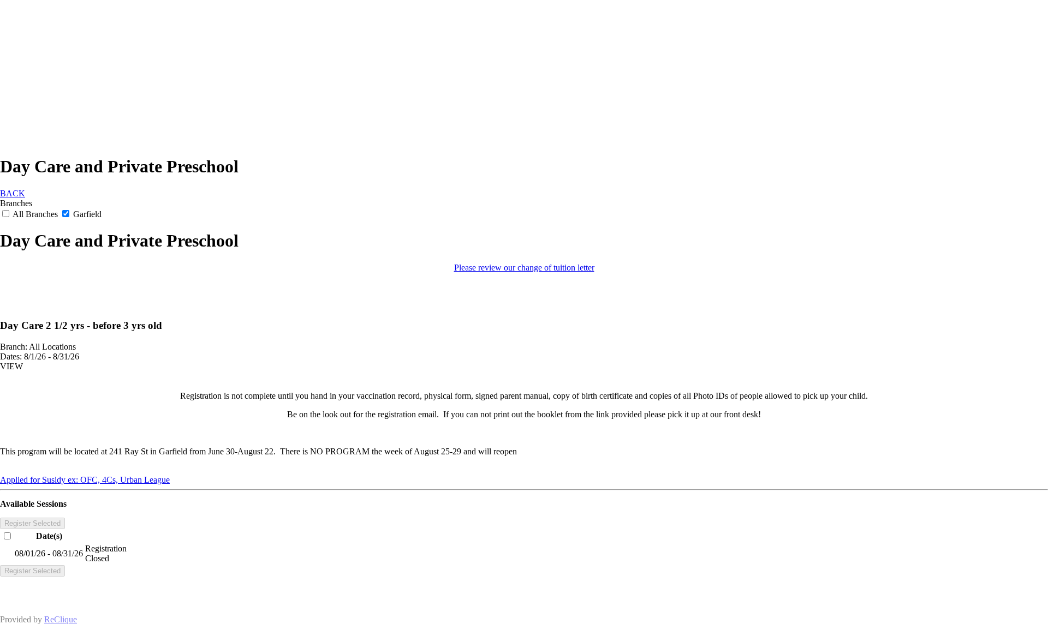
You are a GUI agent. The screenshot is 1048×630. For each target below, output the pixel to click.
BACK (12, 193)
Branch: (13, 346)
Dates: (11, 356)
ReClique (60, 619)
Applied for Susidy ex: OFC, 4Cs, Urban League (85, 479)
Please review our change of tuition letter (524, 267)
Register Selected (32, 523)
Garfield (86, 214)
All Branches (35, 214)
